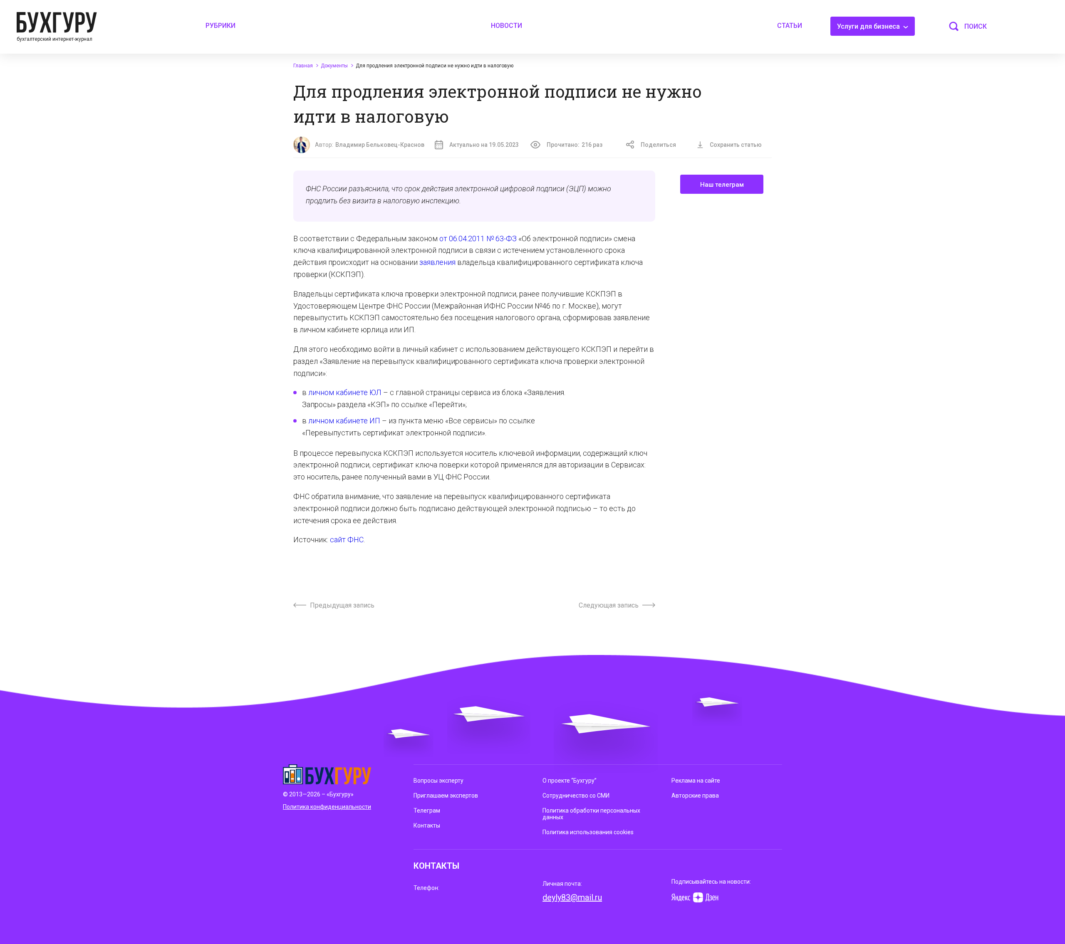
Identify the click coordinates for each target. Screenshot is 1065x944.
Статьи (789, 26)
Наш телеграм (722, 184)
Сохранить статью (736, 144)
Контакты (427, 825)
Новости (506, 26)
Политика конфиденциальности (327, 806)
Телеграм (427, 810)
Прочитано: (574, 144)
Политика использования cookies (588, 832)
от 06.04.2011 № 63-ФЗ (478, 238)
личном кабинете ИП (344, 420)
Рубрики (220, 26)
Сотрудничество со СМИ (575, 795)
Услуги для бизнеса (869, 26)
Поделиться (658, 144)
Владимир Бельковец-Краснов (379, 144)
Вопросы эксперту (438, 780)
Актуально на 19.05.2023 (484, 144)
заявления (437, 262)
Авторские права (695, 795)
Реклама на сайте (695, 780)
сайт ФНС (347, 539)
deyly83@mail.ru (572, 897)
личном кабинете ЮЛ (344, 392)
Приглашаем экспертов (446, 795)
